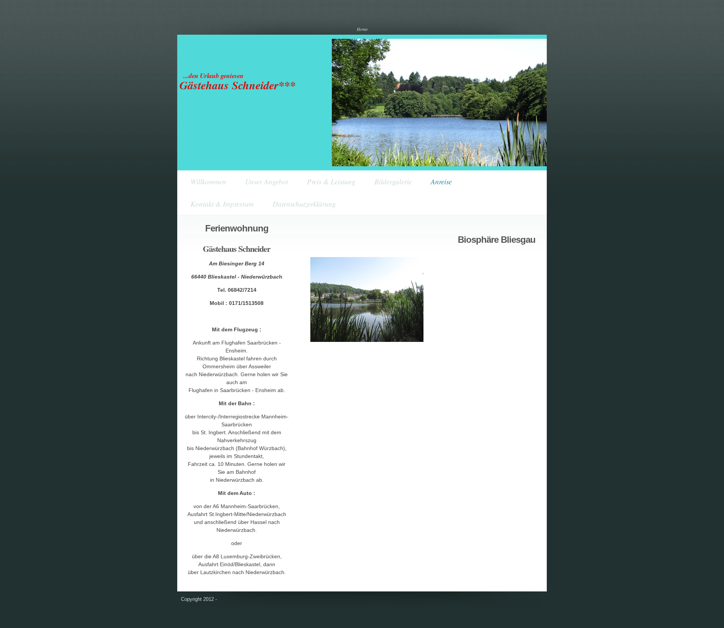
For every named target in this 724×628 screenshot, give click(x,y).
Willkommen (208, 181)
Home (362, 29)
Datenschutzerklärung (304, 203)
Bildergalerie (393, 181)
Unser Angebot (266, 181)
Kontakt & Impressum (222, 203)
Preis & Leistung (331, 181)
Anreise (441, 181)
